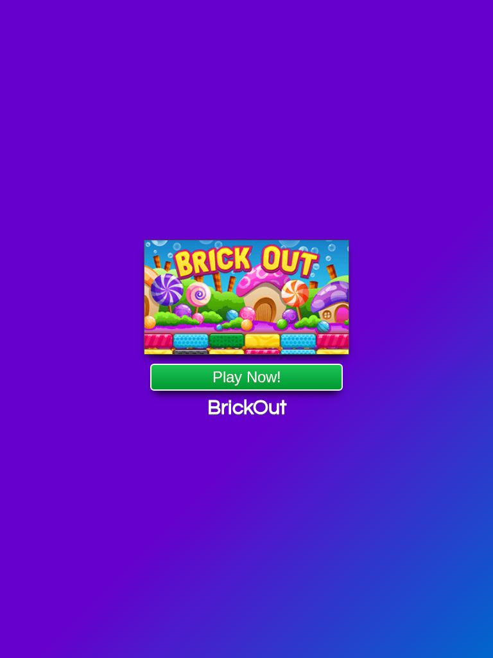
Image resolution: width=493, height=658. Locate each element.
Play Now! (246, 377)
